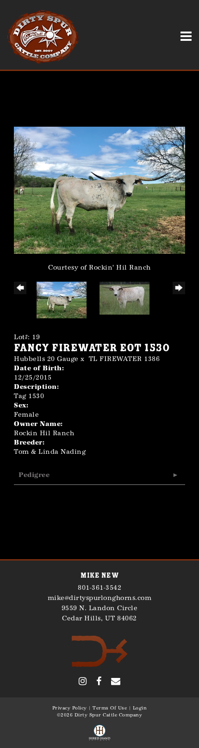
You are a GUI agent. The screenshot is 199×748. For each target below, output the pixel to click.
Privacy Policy (69, 708)
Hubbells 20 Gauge (46, 359)
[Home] (100, 651)
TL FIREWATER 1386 (124, 359)
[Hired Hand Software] (99, 733)
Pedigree (34, 475)
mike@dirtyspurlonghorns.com (100, 598)
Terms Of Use (110, 708)
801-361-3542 (99, 588)
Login (140, 708)
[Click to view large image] (99, 189)
